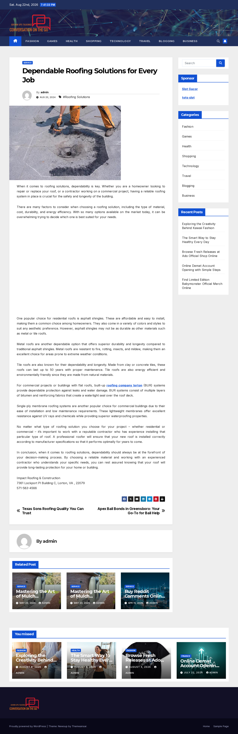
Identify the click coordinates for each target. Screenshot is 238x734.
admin (45, 92)
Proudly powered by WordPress (28, 726)
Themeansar (79, 726)
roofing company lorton (124, 385)
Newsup (62, 726)
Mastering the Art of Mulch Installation (35, 596)
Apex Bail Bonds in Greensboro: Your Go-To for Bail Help (129, 511)
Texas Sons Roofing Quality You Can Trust (53, 511)
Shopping (94, 41)
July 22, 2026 (194, 672)
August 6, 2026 (30, 667)
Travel (145, 41)
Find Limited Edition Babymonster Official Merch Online (202, 284)
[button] (218, 41)
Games (52, 41)
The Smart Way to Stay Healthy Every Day (91, 660)
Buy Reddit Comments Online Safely (144, 596)
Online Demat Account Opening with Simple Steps (200, 665)
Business (190, 41)
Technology (120, 41)
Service (27, 63)
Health (72, 41)
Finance (185, 656)
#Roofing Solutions (76, 97)
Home (206, 726)
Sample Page (221, 726)
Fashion (32, 41)
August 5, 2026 (85, 667)
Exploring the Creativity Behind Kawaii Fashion (34, 660)
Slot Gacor (190, 89)
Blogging (167, 41)
